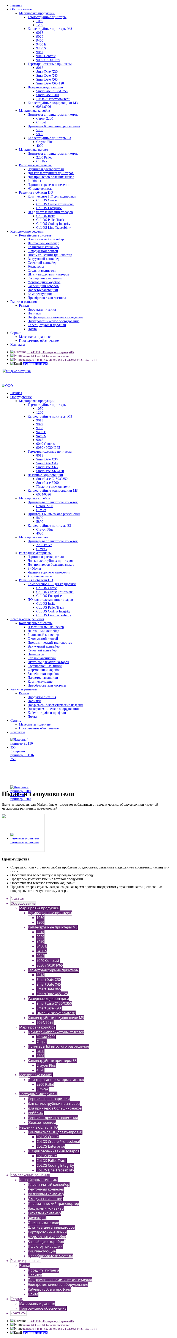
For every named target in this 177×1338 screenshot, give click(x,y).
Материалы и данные (35, 337)
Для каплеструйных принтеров (51, 173)
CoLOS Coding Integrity (53, 223)
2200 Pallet (44, 157)
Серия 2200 (44, 118)
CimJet (41, 122)
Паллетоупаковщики (43, 290)
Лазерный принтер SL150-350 (22, 755)
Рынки (24, 305)
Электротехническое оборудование (53, 321)
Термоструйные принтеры (47, 17)
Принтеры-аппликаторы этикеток (53, 114)
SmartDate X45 (47, 75)
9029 (39, 36)
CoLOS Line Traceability (53, 227)
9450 (39, 40)
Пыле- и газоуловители (53, 99)
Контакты (17, 344)
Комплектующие (40, 294)
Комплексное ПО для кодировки (52, 196)
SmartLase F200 (47, 95)
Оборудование (21, 9)
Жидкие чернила (40, 188)
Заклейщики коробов (43, 286)
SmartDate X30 (47, 71)
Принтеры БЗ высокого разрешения (54, 126)
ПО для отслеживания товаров (50, 212)
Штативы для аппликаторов (48, 274)
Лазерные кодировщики (45, 87)
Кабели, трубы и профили (47, 325)
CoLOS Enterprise (49, 208)
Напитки (34, 313)
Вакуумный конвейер (44, 259)
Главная (16, 5)
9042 (39, 52)
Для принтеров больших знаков (51, 177)
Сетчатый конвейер (42, 262)
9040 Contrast (45, 56)
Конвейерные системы (35, 235)
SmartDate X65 (47, 79)
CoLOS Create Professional (55, 204)
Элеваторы (36, 266)
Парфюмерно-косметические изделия (55, 317)
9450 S (41, 48)
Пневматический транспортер (50, 255)
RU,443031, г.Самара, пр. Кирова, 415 (50, 352)
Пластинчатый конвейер (46, 239)
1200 (39, 25)
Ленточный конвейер (43, 243)
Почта (32, 329)
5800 (39, 134)
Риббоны (34, 181)
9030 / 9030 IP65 (48, 60)
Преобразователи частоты (47, 298)
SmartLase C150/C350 (52, 91)
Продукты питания (42, 309)
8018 (39, 68)
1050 (39, 21)
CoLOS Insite (45, 216)
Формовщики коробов (44, 282)
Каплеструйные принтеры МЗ (50, 29)
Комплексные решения (27, 231)
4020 (39, 145)
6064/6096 (43, 107)
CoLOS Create (46, 200)
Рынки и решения (23, 301)
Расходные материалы (35, 165)
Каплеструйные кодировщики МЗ (53, 103)
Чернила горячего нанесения (49, 184)
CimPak (41, 161)
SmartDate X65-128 (50, 83)
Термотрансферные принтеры (50, 64)
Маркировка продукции (37, 13)
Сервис (15, 333)
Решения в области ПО (36, 192)
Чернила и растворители (46, 169)
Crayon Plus (44, 142)
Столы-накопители (42, 270)
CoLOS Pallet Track (50, 220)
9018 (39, 32)
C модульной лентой (43, 251)
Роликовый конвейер (43, 247)
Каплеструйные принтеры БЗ (49, 138)
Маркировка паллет (33, 149)
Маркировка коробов (34, 110)
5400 (39, 130)
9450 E (41, 44)
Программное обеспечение (39, 340)
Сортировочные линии (45, 278)
